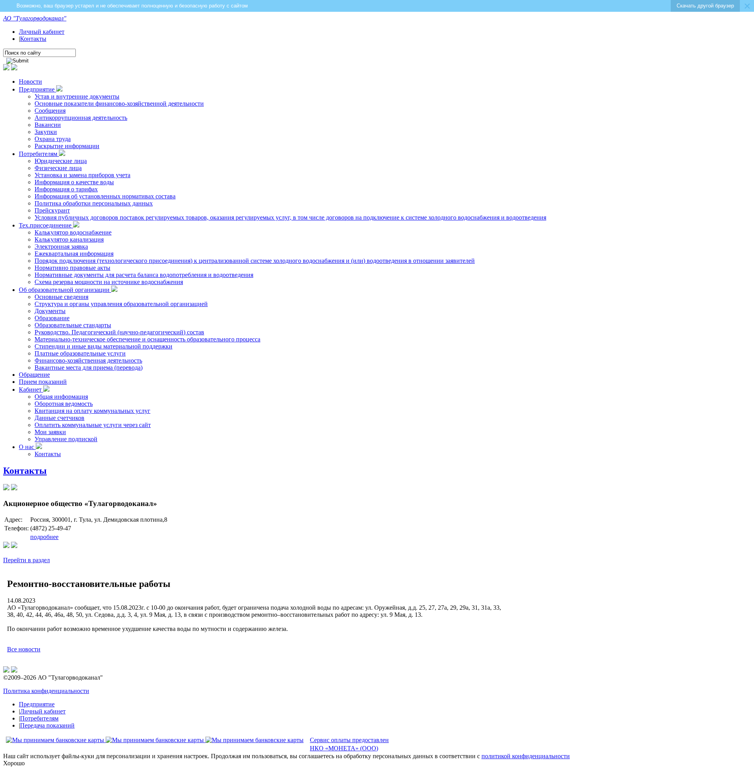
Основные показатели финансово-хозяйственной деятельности (119, 103)
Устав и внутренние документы (77, 96)
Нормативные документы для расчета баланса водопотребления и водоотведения (144, 274)
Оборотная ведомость (64, 403)
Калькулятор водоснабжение (73, 232)
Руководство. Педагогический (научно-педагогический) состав (119, 332)
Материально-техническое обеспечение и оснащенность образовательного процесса (147, 339)
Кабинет (31, 389)
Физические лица (58, 168)
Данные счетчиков (59, 417)
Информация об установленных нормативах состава (105, 196)
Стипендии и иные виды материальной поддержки (103, 346)
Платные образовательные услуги (80, 353)
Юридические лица (61, 161)
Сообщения (50, 110)
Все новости (23, 649)
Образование (52, 318)
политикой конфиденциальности (525, 756)
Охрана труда (53, 139)
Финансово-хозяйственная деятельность (88, 360)
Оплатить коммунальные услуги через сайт (93, 425)
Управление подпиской (66, 439)
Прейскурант (52, 210)
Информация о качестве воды (74, 182)
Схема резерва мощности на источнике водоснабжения (109, 282)
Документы (50, 311)
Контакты (33, 38)
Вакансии (48, 124)
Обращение (34, 374)
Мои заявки (50, 432)
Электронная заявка (61, 246)
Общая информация (61, 396)
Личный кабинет (41, 31)
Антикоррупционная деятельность (81, 117)
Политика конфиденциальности (46, 691)
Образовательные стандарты (73, 325)
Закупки (46, 131)
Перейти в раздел (26, 560)
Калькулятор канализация (69, 239)
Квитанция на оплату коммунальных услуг (92, 410)
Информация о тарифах (66, 189)
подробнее (44, 537)
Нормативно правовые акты (72, 267)
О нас (27, 447)
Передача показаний (47, 725)
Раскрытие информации (67, 146)
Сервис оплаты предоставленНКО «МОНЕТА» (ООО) (349, 744)
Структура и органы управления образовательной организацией (121, 304)
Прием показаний (43, 381)
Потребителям (39, 153)
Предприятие (37, 89)
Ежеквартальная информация (74, 253)
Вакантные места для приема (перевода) (89, 367)
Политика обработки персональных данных (94, 203)
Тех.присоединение (46, 225)
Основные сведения (61, 296)
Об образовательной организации (65, 289)
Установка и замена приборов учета (82, 175)
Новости (30, 81)
